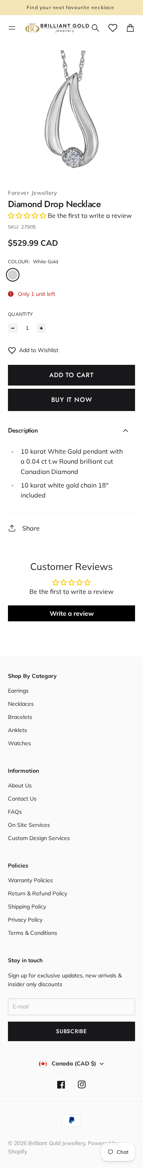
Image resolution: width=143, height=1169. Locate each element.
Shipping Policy (27, 906)
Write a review (72, 613)
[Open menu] (12, 28)
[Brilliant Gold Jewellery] (57, 28)
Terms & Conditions (32, 932)
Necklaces (21, 703)
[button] (27, 215)
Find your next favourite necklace (71, 7)
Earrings (18, 690)
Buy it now (71, 399)
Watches (19, 743)
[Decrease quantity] (12, 328)
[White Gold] (12, 275)
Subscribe (71, 1031)
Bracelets (20, 717)
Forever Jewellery (32, 192)
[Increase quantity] (41, 328)
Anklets (17, 730)
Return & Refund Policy (37, 893)
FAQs (15, 811)
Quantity (20, 314)
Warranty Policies (30, 880)
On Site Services (29, 824)
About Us (20, 785)
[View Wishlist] (113, 28)
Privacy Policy (25, 919)
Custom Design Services (39, 838)
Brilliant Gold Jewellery (56, 1143)
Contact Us (22, 798)
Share (31, 528)
